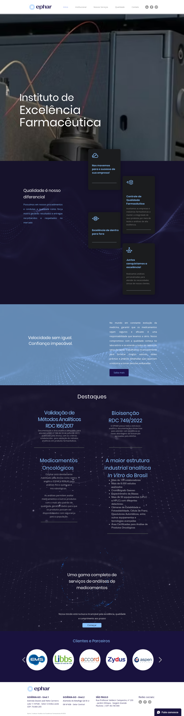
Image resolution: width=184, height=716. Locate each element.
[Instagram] (156, 7)
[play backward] (24, 659)
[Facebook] (151, 7)
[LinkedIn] (147, 7)
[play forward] (160, 659)
